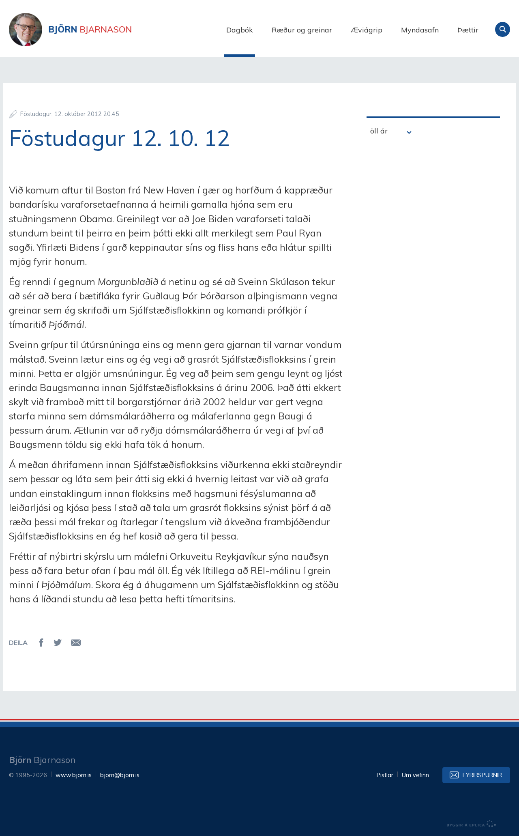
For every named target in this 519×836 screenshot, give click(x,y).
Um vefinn (415, 775)
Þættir (467, 29)
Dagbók (239, 29)
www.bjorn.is (74, 775)
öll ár (379, 130)
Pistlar (385, 775)
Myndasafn (420, 29)
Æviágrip (366, 29)
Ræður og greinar (302, 29)
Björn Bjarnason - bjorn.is (90, 29)
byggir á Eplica (471, 824)
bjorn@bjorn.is (119, 775)
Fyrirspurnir (482, 775)
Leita (502, 29)
